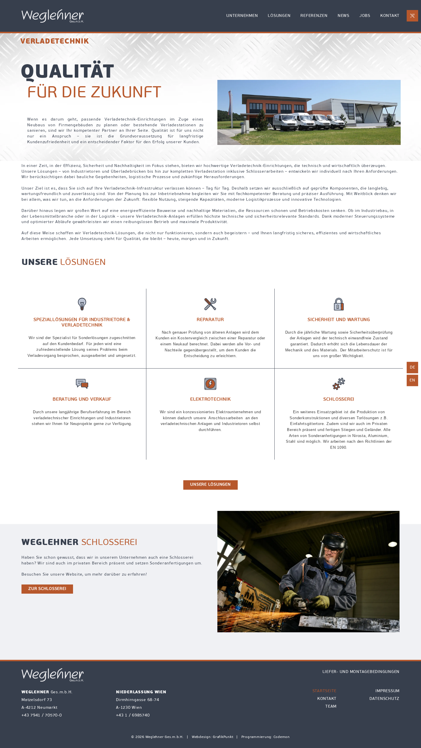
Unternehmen (242, 16)
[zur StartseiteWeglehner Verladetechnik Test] (52, 16)
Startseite (324, 691)
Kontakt (390, 16)
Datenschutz (384, 699)
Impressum (387, 691)
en (412, 380)
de (412, 367)
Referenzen (314, 16)
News (343, 16)
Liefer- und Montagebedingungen (361, 672)
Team (331, 706)
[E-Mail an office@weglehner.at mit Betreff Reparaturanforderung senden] (412, 15)
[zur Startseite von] (52, 675)
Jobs (364, 16)
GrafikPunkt (223, 737)
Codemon (282, 737)
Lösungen (279, 16)
